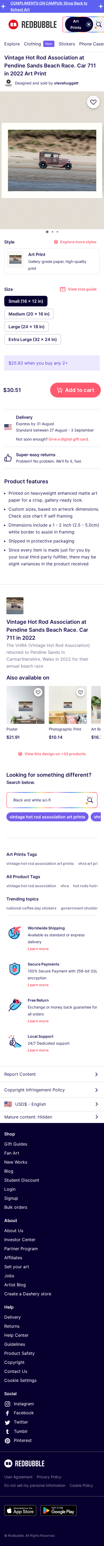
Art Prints (16, 854)
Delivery (12, 1317)
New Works (15, 1162)
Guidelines (14, 1344)
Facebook (24, 1412)
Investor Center (19, 1239)
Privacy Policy (49, 1477)
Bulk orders (15, 1207)
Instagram (24, 1403)
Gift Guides (15, 1144)
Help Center (16, 1335)
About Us (13, 1230)
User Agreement (18, 1477)
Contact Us (15, 1371)
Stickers (67, 43)
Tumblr (21, 1431)
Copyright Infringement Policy (34, 1089)
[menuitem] (12, 44)
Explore (12, 43)
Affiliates (13, 1257)
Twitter (21, 1422)
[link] (47, 816)
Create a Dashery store (27, 1293)
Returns (11, 1326)
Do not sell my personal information (34, 1485)
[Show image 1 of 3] (47, 231)
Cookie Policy (81, 1485)
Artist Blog (15, 1284)
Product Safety (19, 1353)
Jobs (9, 1275)
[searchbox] (52, 800)
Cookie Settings (20, 1380)
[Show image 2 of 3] (52, 232)
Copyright (14, 1362)
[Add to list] (93, 102)
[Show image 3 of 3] (57, 232)
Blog (8, 1171)
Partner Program (21, 1248)
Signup (11, 1198)
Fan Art (11, 1153)
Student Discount (21, 1180)
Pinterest (23, 1440)
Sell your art (16, 1266)
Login (9, 1189)
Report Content (20, 1074)
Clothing (38, 43)
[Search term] (98, 24)
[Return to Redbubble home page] (33, 24)
